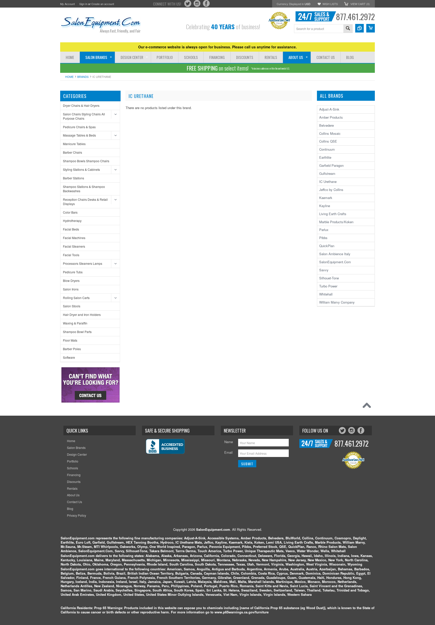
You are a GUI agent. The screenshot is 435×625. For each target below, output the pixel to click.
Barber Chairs (72, 152)
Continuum (327, 149)
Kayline (324, 205)
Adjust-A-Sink (329, 109)
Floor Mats (70, 340)
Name (228, 441)
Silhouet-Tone (329, 278)
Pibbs (323, 237)
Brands (83, 77)
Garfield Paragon (331, 165)
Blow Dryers (71, 280)
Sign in (83, 4)
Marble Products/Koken (336, 221)
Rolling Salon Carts (76, 297)
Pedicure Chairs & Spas (79, 127)
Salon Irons (71, 289)
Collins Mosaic (330, 133)
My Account (67, 4)
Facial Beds (71, 229)
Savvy (324, 270)
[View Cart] (370, 28)
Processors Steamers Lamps (82, 263)
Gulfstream (327, 173)
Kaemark (325, 197)
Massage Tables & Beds (79, 135)
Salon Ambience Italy (334, 253)
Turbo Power (328, 286)
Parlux (324, 229)
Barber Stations (73, 178)
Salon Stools (71, 306)
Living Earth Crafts (332, 213)
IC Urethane (328, 181)
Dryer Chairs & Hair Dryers (81, 105)
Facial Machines (74, 238)
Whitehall (326, 294)
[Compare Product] (359, 28)
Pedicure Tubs (73, 272)
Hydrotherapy (72, 220)
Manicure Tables (74, 144)
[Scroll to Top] (368, 407)
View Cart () (360, 4)
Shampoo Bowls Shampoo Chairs (86, 161)
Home (69, 77)
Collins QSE (328, 141)
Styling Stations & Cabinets (81, 169)
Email (228, 452)
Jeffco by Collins (331, 189)
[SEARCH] (347, 28)
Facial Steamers (74, 246)
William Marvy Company (337, 302)
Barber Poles (72, 349)
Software (69, 357)
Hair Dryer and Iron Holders (82, 314)
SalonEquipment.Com (335, 261)
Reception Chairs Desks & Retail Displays (85, 201)
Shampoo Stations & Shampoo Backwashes (84, 188)
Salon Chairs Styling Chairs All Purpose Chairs (84, 116)
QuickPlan (326, 245)
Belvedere (326, 125)
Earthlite (325, 157)
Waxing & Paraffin (75, 323)
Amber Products (331, 117)
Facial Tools (71, 255)
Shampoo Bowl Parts (77, 332)
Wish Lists (330, 4)
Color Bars (70, 212)
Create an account (102, 4)
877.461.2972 (355, 16)
